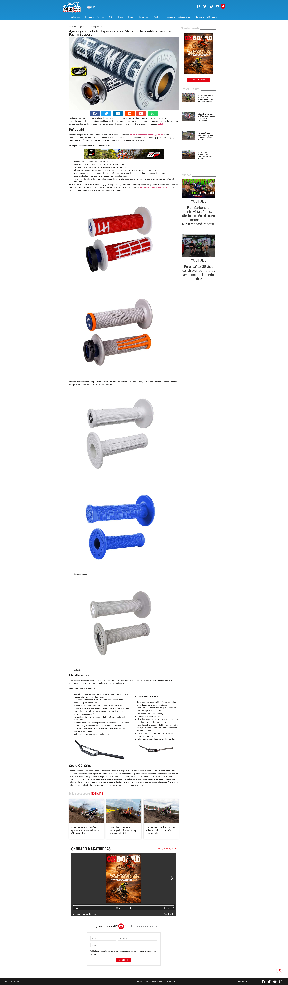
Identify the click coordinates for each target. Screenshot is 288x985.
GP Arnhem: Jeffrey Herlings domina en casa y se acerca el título (122, 830)
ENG (93, 7)
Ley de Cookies (171, 982)
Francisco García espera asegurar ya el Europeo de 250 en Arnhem (206, 136)
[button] (95, 113)
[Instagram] (211, 6)
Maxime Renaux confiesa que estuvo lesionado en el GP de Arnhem (85, 830)
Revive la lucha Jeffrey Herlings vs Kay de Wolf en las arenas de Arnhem (206, 155)
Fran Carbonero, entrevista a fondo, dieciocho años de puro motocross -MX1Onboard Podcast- (198, 215)
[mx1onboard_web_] (124, 159)
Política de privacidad (154, 982)
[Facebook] (198, 6)
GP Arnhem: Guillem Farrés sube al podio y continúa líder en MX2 (161, 830)
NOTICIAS (72, 27)
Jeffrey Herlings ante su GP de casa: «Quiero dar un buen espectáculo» (206, 117)
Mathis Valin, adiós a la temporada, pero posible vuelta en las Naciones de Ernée (206, 98)
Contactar (138, 982)
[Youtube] (217, 6)
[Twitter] (205, 6)
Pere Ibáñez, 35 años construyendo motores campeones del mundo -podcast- (198, 272)
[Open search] (223, 6)
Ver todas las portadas (167, 848)
